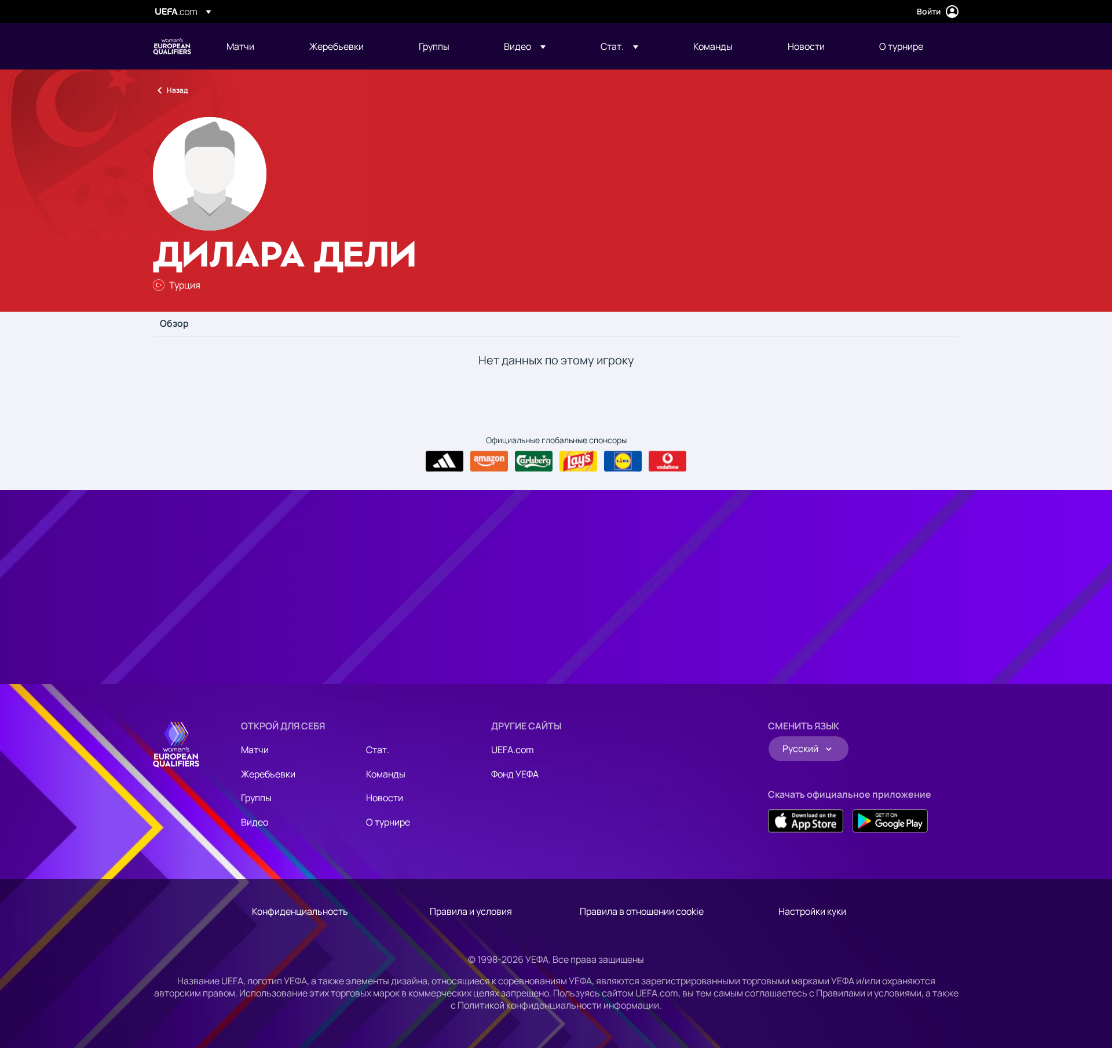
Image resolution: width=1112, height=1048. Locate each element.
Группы (256, 797)
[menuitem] (253, 46)
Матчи (255, 749)
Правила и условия (471, 911)
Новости (384, 797)
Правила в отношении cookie (642, 911)
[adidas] (444, 461)
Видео (254, 822)
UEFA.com (512, 749)
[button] (524, 46)
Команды (385, 774)
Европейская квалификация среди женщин (172, 46)
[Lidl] (623, 461)
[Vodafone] (667, 461)
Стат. (377, 749)
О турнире (388, 822)
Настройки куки (812, 911)
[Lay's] (578, 461)
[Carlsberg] (534, 461)
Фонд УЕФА (515, 774)
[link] (240, 46)
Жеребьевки (268, 774)
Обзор (174, 324)
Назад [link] (177, 90)
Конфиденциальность (300, 911)
